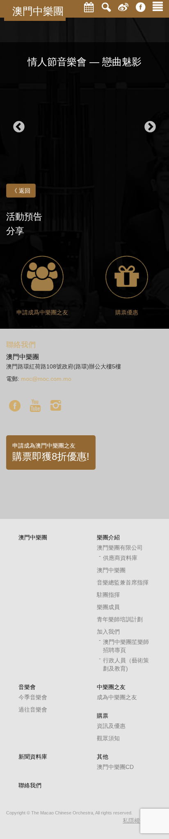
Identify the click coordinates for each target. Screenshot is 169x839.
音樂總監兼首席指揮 (122, 582)
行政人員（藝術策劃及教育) (126, 664)
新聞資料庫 (32, 756)
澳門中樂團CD (115, 767)
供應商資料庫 (120, 558)
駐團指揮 (108, 594)
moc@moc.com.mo (46, 378)
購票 (102, 715)
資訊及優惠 (111, 726)
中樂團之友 (111, 687)
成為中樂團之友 (117, 697)
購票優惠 (126, 312)
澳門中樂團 (38, 11)
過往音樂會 (32, 709)
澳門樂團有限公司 (120, 547)
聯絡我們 (29, 785)
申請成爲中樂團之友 (42, 312)
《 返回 (20, 190)
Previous (18, 127)
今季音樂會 (32, 697)
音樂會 (27, 687)
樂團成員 (108, 607)
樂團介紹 (108, 537)
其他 (102, 756)
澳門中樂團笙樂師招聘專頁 (126, 646)
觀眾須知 (108, 738)
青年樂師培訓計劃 (120, 619)
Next (150, 127)
